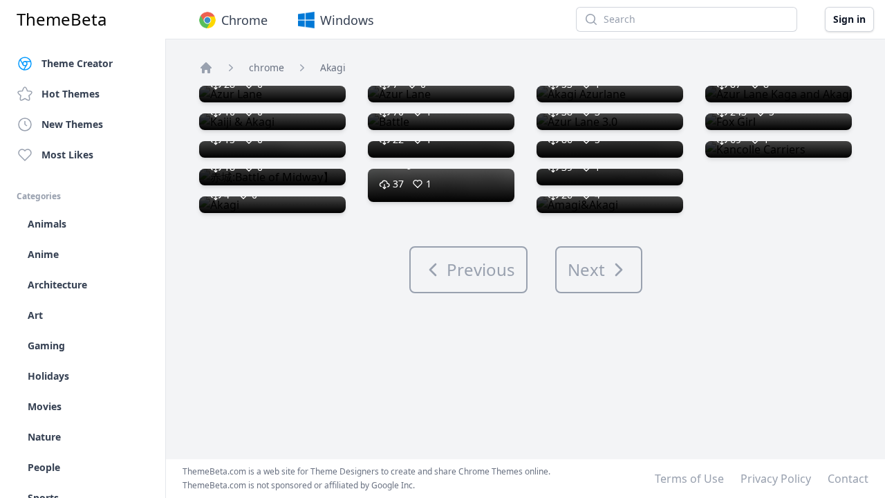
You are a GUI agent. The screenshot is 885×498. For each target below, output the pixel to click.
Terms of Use (689, 478)
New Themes (72, 124)
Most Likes (67, 154)
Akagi (333, 67)
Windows (347, 20)
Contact (848, 478)
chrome (266, 67)
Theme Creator (77, 63)
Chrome (244, 20)
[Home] (206, 68)
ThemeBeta (61, 19)
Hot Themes (70, 93)
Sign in (849, 19)
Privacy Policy (775, 478)
